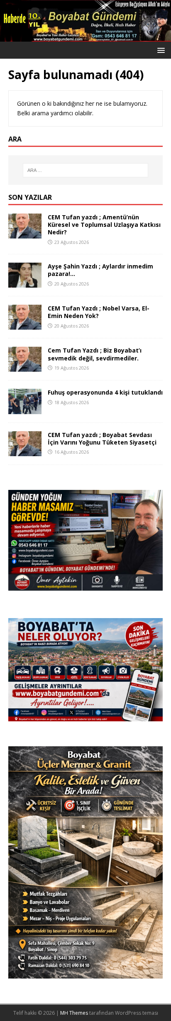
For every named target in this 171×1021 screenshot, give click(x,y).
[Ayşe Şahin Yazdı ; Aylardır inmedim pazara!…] (25, 283)
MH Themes (74, 1012)
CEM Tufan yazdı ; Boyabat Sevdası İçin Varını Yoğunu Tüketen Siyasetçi (102, 438)
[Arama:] (85, 170)
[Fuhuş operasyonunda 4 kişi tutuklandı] (25, 409)
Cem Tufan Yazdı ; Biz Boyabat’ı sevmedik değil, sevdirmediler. (95, 354)
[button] (159, 50)
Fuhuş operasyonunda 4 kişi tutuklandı (105, 392)
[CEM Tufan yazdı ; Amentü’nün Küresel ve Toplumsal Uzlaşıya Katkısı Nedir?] (25, 234)
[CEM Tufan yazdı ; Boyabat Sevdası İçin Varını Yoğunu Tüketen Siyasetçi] (25, 451)
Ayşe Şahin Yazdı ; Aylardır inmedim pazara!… (100, 270)
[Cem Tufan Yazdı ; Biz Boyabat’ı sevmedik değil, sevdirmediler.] (25, 367)
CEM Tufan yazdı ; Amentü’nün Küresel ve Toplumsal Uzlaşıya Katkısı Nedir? (104, 224)
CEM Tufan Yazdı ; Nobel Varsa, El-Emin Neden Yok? (98, 312)
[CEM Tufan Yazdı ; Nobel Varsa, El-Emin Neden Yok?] (25, 325)
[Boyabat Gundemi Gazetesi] (85, 37)
